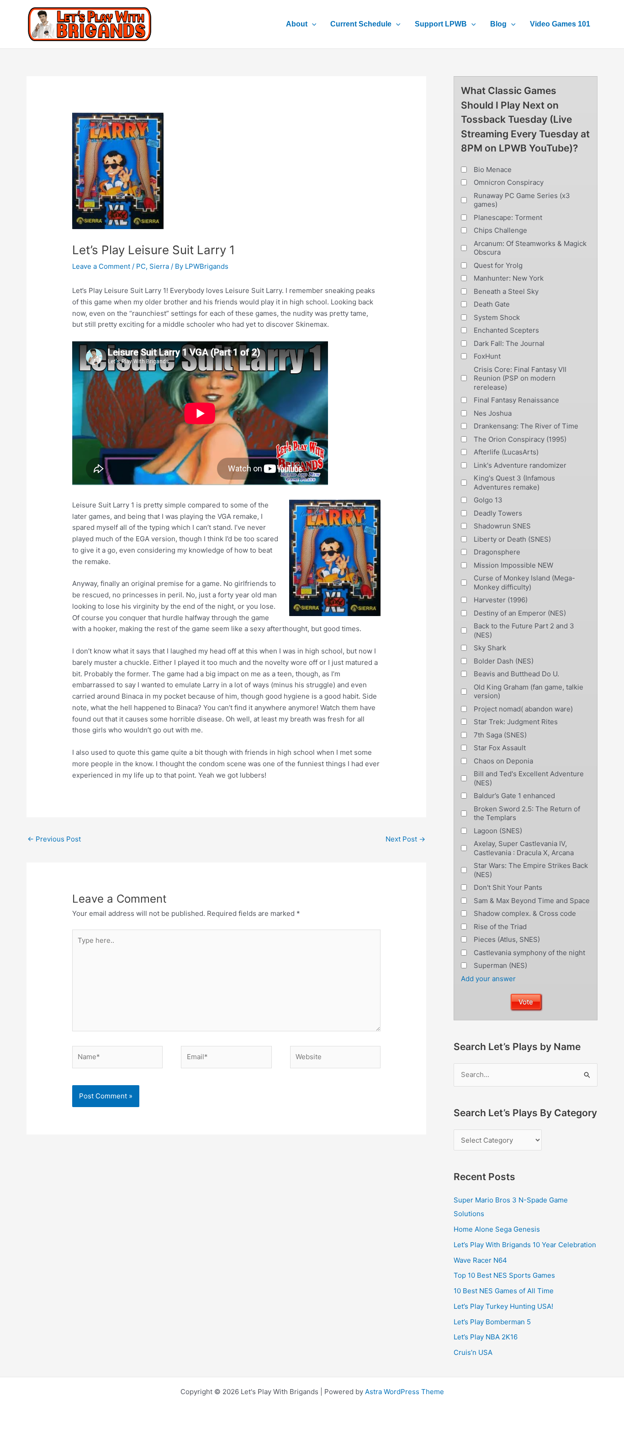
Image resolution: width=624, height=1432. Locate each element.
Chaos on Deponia (503, 761)
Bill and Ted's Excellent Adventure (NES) (529, 778)
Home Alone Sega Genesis (497, 1229)
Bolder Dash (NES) (504, 661)
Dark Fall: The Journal (509, 343)
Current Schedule (360, 24)
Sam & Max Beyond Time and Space (532, 900)
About (296, 24)
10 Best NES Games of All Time (504, 1290)
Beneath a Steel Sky (506, 291)
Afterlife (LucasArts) (506, 452)
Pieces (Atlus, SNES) (507, 939)
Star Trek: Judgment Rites (516, 721)
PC (141, 266)
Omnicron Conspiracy (509, 182)
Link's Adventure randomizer (520, 465)
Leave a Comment (101, 266)
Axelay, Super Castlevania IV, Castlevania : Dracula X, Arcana (524, 848)
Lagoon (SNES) (498, 830)
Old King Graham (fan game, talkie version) (528, 691)
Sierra (159, 266)
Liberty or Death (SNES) (512, 539)
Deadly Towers (498, 513)
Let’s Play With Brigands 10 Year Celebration (525, 1244)
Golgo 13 (488, 500)
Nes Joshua (493, 413)
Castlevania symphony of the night (529, 952)
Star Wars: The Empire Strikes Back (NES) (531, 870)
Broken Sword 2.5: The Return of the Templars (527, 813)
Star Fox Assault (500, 747)
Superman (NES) (500, 965)
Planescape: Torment (508, 217)
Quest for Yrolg (498, 265)
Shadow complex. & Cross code (525, 913)
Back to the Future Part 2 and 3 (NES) (524, 630)
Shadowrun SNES (502, 526)
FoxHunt (487, 356)
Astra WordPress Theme (404, 1391)
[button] (311, 24)
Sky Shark (490, 647)
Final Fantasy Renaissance (516, 400)
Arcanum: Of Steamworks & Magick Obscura (530, 248)
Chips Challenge (500, 230)
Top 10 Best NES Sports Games (504, 1275)
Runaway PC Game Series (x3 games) (522, 200)
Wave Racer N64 (480, 1260)
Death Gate (492, 304)
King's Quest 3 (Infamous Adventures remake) (514, 482)
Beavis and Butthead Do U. (516, 673)
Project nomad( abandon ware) (523, 709)
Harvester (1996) (501, 600)
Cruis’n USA (473, 1352)
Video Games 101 (560, 24)
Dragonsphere (497, 552)
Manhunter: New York (509, 278)
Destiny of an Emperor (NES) (520, 613)
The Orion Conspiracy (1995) (520, 439)
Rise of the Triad (500, 926)
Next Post (405, 839)
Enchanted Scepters (506, 330)
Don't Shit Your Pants (508, 887)
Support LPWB (441, 24)
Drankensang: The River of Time (526, 426)
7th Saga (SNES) (500, 735)
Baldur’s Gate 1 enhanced (514, 795)
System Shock (497, 317)
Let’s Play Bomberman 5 (492, 1321)
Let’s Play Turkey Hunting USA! (503, 1306)
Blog (498, 24)
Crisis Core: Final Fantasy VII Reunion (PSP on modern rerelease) (520, 378)
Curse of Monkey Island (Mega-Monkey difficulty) (524, 582)
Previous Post (54, 839)
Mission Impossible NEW (513, 565)
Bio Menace (493, 169)
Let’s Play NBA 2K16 (486, 1337)
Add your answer (488, 978)
